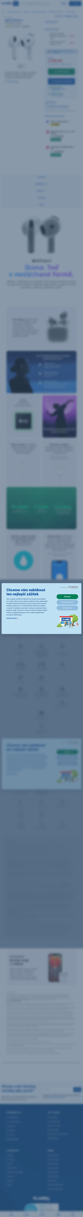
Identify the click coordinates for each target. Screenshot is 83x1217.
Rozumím (67, 597)
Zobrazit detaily (12, 618)
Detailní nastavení (67, 602)
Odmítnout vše (67, 608)
